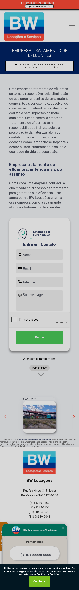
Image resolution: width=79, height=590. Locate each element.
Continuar (39, 581)
